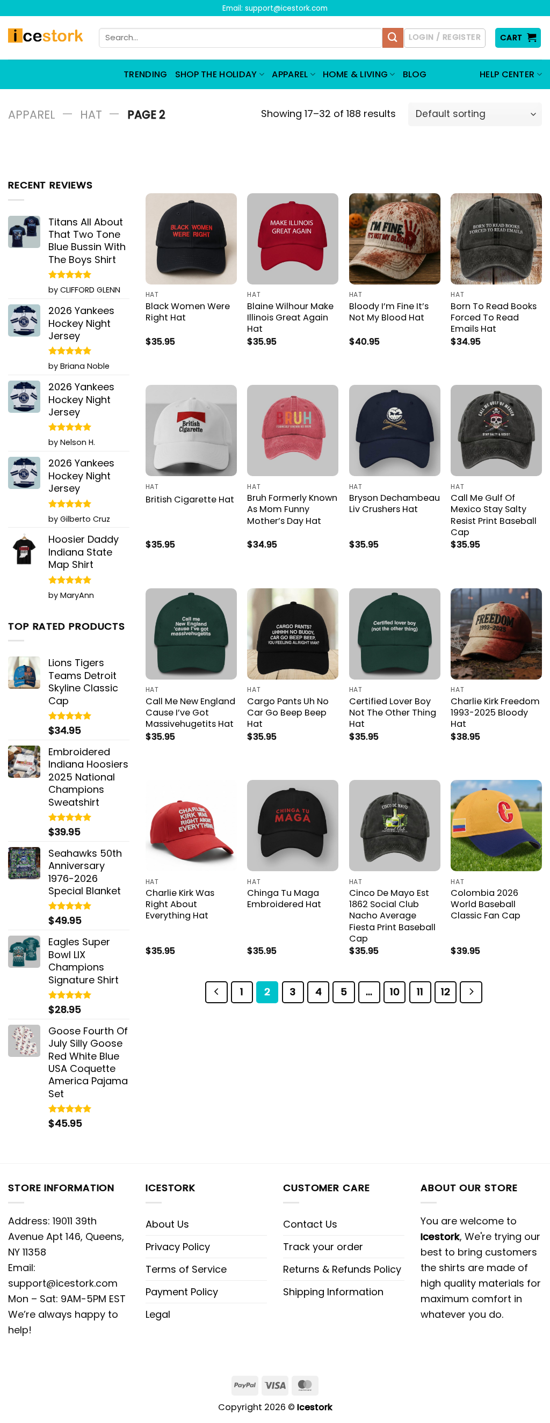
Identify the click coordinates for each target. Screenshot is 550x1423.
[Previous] (216, 992)
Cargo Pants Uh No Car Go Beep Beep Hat (288, 712)
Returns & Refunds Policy (342, 1269)
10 (395, 991)
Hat (91, 114)
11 (420, 991)
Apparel (31, 114)
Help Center (507, 74)
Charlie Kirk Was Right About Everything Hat (180, 904)
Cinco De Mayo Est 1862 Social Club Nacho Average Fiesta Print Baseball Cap (392, 915)
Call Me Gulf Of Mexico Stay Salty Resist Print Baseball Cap (494, 514)
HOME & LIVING (355, 74)
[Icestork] (45, 38)
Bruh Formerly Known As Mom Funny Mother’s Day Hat (292, 509)
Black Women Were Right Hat (188, 312)
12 (445, 991)
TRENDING (146, 74)
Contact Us (310, 1224)
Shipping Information (333, 1291)
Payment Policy (182, 1291)
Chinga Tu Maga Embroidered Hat (284, 898)
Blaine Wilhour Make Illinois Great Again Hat (290, 317)
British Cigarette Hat (190, 499)
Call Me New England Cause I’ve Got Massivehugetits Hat (190, 712)
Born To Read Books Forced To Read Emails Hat (494, 317)
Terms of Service (186, 1269)
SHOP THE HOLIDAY (216, 74)
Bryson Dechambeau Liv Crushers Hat (394, 503)
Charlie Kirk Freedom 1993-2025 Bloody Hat (495, 712)
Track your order (323, 1246)
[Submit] (392, 38)
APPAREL (290, 74)
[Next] (471, 992)
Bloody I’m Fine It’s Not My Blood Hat (389, 312)
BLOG (414, 74)
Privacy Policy (178, 1246)
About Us (167, 1224)
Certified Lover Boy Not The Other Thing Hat (392, 712)
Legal (158, 1314)
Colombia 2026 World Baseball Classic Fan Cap (485, 904)
